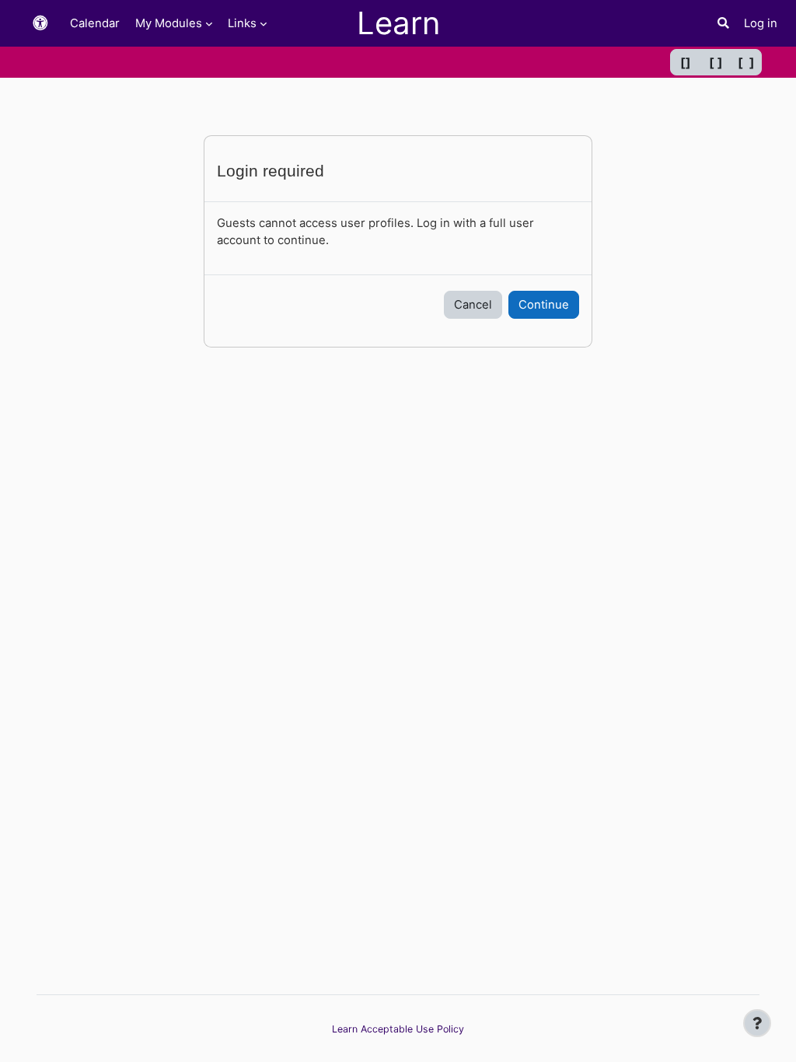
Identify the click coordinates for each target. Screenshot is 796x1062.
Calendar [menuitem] (95, 23)
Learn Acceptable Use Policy (398, 1029)
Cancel (473, 305)
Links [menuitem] (242, 23)
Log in (760, 23)
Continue (543, 305)
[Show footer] (757, 1023)
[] (685, 62)
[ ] (716, 62)
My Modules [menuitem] (168, 23)
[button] (40, 24)
